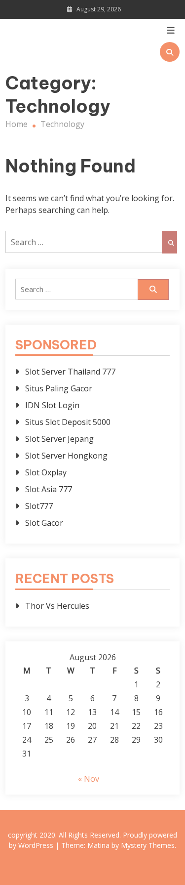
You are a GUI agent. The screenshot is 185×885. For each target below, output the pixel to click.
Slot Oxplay (46, 472)
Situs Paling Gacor (58, 388)
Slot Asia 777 (48, 489)
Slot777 (39, 506)
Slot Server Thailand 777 (70, 371)
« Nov (88, 778)
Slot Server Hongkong (66, 455)
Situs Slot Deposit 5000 (68, 422)
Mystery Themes (148, 845)
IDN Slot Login (52, 405)
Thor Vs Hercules (57, 605)
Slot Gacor (44, 522)
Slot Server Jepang (59, 438)
